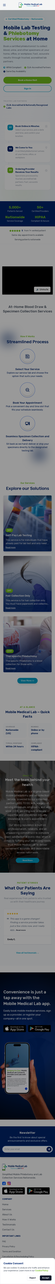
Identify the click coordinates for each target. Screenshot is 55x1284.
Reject (32, 1278)
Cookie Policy (41, 1270)
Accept (45, 1278)
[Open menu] (4, 5)
